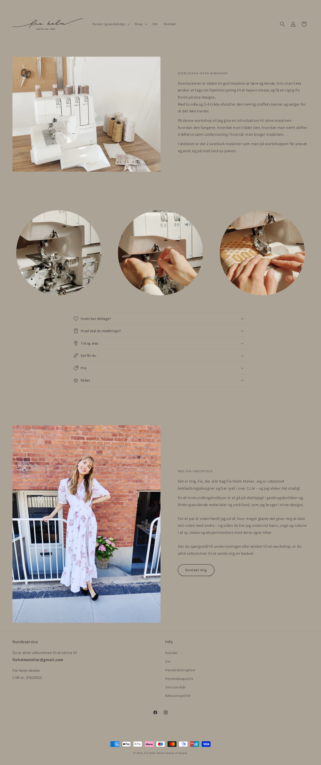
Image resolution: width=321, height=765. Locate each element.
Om (168, 661)
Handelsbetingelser (180, 670)
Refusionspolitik (178, 696)
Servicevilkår (175, 687)
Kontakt (171, 653)
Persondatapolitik (179, 678)
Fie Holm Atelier (155, 753)
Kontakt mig (196, 569)
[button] (111, 24)
